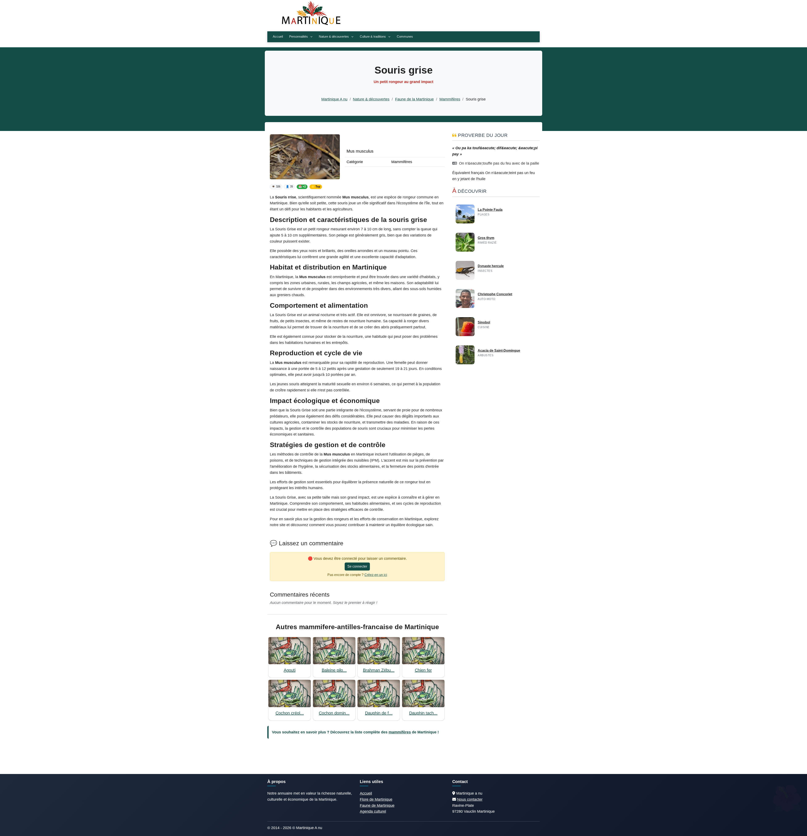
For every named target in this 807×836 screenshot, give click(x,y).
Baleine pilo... (334, 670)
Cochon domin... (334, 713)
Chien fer (423, 670)
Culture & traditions (373, 36)
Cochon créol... (290, 713)
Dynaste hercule (491, 266)
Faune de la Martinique (414, 99)
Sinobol (484, 322)
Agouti (289, 670)
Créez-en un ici (375, 575)
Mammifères (449, 99)
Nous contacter (470, 799)
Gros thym (486, 238)
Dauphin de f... (379, 713)
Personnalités (298, 36)
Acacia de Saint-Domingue (499, 350)
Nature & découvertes (334, 36)
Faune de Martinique (377, 805)
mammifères (400, 732)
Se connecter (357, 566)
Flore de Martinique (376, 799)
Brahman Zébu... (378, 670)
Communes (405, 36)
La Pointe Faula (490, 209)
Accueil (278, 36)
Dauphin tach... (423, 713)
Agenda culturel (373, 811)
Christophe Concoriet (495, 294)
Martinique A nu (334, 99)
